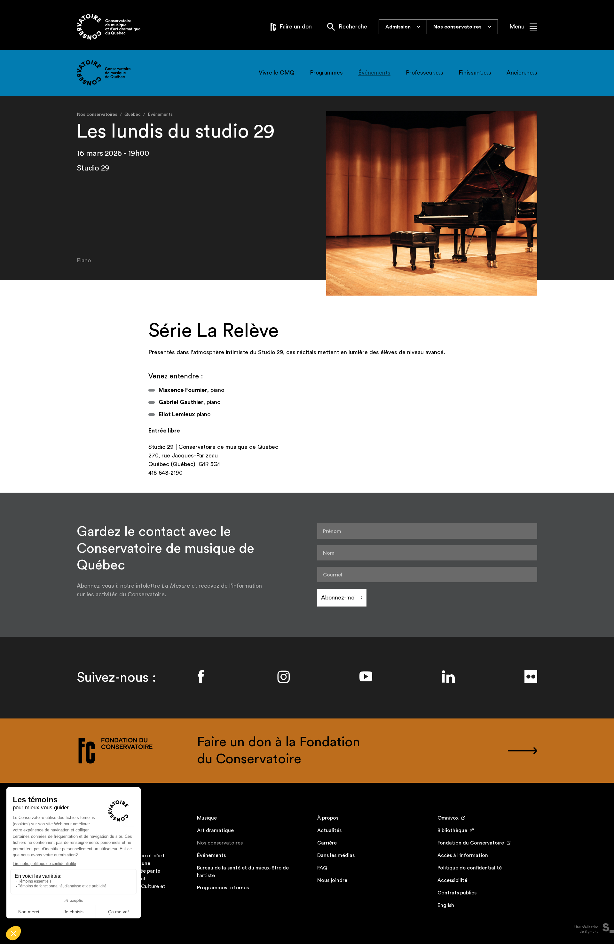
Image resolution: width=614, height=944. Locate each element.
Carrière (327, 842)
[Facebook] (200, 676)
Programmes (326, 72)
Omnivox (448, 818)
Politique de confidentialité (469, 867)
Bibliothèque (452, 830)
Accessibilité (452, 880)
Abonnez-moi (338, 597)
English (445, 905)
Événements (374, 72)
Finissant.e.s (475, 72)
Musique (207, 818)
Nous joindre (332, 880)
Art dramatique (215, 830)
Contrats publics (456, 892)
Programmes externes (223, 887)
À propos (327, 818)
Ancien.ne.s (522, 72)
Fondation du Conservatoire (470, 842)
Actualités (329, 830)
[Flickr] (530, 676)
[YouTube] (365, 676)
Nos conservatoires (220, 842)
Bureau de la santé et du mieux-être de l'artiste (243, 871)
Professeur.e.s (424, 72)
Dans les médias (336, 855)
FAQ (322, 867)
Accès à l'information (462, 855)
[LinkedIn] (448, 676)
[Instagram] (283, 676)
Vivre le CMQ (277, 72)
